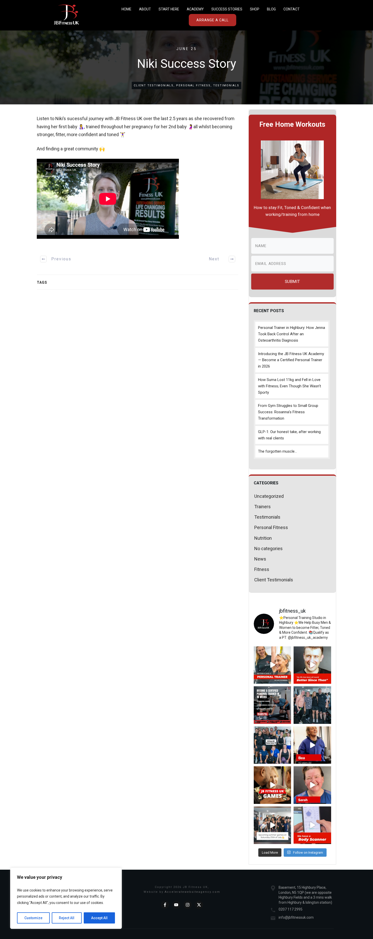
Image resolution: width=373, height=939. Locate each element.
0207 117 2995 (290, 909)
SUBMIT (292, 281)
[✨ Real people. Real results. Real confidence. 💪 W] (312, 665)
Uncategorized (269, 496)
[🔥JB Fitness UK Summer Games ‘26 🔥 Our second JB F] (272, 745)
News (260, 559)
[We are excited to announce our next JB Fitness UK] (272, 705)
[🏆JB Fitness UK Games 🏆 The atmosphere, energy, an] (272, 785)
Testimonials (226, 85)
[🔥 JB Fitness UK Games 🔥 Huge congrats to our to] (312, 705)
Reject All (66, 918)
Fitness (261, 569)
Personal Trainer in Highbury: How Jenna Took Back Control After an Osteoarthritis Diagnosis (291, 334)
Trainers (262, 506)
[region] (66, 898)
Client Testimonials (154, 85)
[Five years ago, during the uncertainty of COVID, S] (312, 785)
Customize (33, 918)
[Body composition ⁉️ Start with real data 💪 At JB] (312, 825)
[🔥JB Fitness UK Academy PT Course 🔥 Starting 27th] (272, 665)
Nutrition (263, 538)
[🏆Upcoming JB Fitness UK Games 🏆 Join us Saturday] (272, 825)
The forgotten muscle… (277, 451)
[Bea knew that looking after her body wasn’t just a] (312, 745)
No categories (268, 548)
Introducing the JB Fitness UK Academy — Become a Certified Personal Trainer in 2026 (291, 360)
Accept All (99, 918)
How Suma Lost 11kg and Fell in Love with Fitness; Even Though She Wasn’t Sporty (289, 386)
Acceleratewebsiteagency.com (192, 892)
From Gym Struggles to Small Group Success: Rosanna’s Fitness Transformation (288, 412)
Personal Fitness (193, 85)
